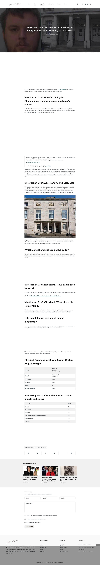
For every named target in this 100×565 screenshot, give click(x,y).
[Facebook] (83, 4)
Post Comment (29, 526)
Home (29, 4)
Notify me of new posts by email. (33, 522)
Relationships (51, 4)
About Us (62, 545)
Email (45, 498)
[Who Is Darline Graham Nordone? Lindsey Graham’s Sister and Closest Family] (50, 471)
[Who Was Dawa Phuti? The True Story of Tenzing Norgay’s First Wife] (68, 471)
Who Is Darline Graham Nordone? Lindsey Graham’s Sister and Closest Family (49, 479)
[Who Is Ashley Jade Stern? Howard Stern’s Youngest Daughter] (31, 471)
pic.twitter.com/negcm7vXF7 (33, 162)
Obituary (42, 545)
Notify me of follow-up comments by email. (35, 519)
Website (62, 498)
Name (27, 498)
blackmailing (63, 89)
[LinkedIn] (54, 453)
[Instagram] (85, 4)
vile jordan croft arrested (40, 447)
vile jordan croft (29, 447)
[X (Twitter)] (37, 453)
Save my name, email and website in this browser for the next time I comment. (41, 515)
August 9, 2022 (47, 166)
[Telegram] (63, 453)
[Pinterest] (90, 4)
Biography (42, 4)
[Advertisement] (50, 71)
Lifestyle (59, 4)
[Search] (77, 4)
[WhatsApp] (71, 453)
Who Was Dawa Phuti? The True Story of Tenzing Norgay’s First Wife (68, 479)
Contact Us (62, 544)
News (35, 4)
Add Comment (29, 503)
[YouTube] (88, 4)
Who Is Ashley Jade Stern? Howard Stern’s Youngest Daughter (30, 479)
